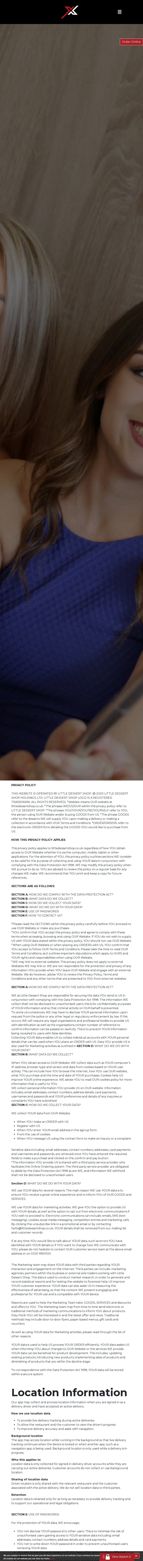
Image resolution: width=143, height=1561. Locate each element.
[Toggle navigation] (120, 12)
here (52, 1558)
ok (136, 1556)
